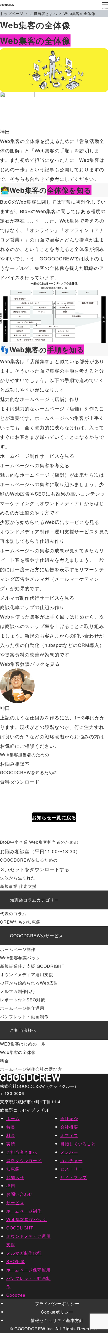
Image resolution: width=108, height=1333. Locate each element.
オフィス (69, 1135)
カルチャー (71, 1160)
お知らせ (15, 1177)
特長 (10, 1127)
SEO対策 (15, 1261)
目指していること (78, 1144)
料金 (10, 1135)
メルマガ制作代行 (24, 1253)
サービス (15, 1203)
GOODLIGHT (19, 1228)
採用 (10, 1186)
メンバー (69, 1152)
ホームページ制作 (24, 1211)
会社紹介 (69, 1118)
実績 (10, 1144)
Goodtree (15, 1295)
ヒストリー (71, 1169)
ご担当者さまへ (21, 1152)
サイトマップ (73, 1177)
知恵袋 (13, 1169)
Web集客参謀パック (26, 1219)
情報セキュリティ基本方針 (57, 1320)
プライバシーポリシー (57, 1303)
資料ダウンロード (24, 1160)
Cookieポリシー (57, 1312)
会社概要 (69, 1127)
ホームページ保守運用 (28, 1270)
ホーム (13, 1118)
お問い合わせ (19, 1194)
